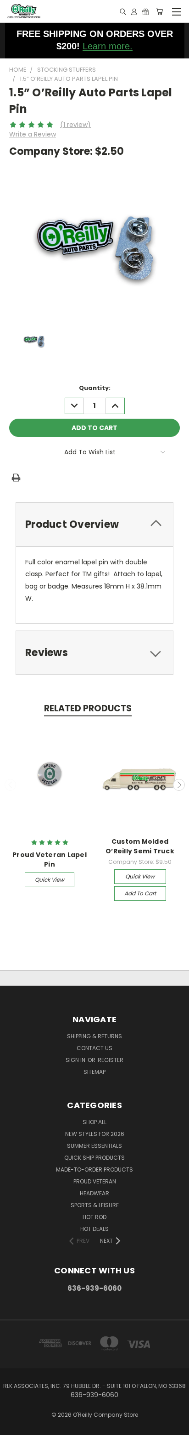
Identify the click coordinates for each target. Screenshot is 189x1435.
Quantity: (95, 388)
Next (179, 785)
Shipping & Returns (94, 1036)
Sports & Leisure (95, 1205)
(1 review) (75, 124)
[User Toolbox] (134, 11)
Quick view (49, 879)
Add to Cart (140, 893)
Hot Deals (94, 1229)
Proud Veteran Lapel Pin (49, 859)
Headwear (94, 1193)
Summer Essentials (94, 1146)
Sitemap (94, 1072)
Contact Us (94, 1048)
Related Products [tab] (88, 708)
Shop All (94, 1122)
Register (110, 1060)
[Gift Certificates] (145, 11)
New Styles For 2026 (94, 1134)
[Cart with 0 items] (159, 11)
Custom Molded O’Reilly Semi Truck (140, 846)
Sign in (76, 1060)
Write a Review (32, 134)
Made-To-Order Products (94, 1169)
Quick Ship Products (94, 1158)
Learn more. (108, 46)
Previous (11, 785)
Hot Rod (94, 1217)
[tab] (94, 524)
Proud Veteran (94, 1181)
